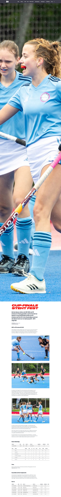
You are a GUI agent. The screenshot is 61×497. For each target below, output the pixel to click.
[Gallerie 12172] (30, 375)
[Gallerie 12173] (30, 411)
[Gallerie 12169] (30, 348)
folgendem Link (14, 467)
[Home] (7, 1)
